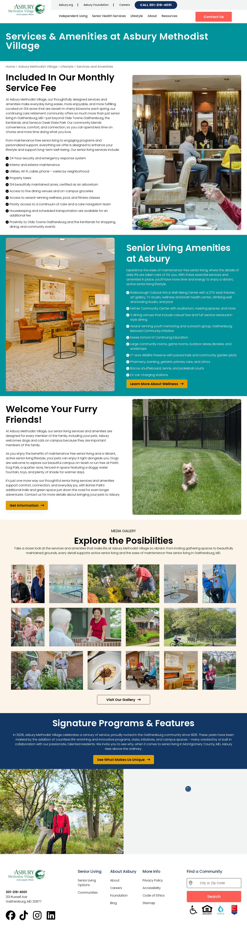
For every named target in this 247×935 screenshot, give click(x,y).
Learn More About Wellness (154, 383)
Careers (124, 5)
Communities (88, 892)
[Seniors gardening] (124, 583)
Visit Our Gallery (120, 699)
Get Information (24, 505)
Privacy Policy (153, 880)
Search (214, 896)
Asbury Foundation (96, 5)
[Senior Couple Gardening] (47, 670)
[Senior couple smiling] (28, 627)
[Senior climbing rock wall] (219, 583)
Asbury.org (66, 5)
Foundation (119, 895)
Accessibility (152, 888)
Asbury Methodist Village (37, 66)
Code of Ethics (154, 895)
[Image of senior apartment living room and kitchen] (181, 583)
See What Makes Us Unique (121, 759)
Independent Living (73, 16)
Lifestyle (136, 16)
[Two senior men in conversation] (28, 583)
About (152, 16)
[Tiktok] (26, 915)
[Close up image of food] (104, 670)
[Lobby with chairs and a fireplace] (181, 670)
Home (10, 66)
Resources (169, 16)
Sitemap (149, 903)
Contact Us (214, 16)
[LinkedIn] (53, 915)
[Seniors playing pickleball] (219, 670)
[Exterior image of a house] (142, 627)
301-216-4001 (160, 5)
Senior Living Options (87, 882)
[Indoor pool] (66, 583)
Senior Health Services (109, 16)
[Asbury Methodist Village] (27, 9)
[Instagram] (40, 915)
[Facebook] (12, 915)
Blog (113, 903)
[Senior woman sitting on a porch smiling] (85, 627)
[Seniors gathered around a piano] (142, 670)
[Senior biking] (200, 627)
